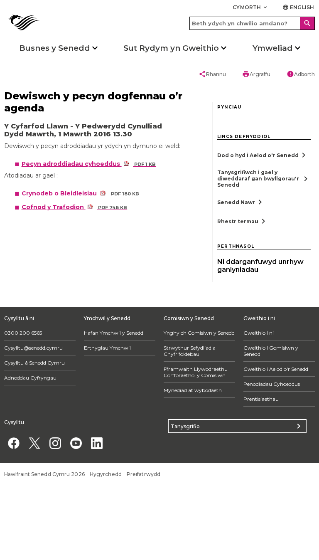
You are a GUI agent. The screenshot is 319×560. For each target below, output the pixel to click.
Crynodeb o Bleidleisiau (81, 193)
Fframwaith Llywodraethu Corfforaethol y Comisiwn (196, 372)
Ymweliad (273, 48)
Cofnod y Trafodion (75, 207)
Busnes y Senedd (54, 48)
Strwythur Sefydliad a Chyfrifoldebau (190, 351)
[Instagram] (55, 443)
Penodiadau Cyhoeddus (271, 384)
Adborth (301, 74)
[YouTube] (75, 443)
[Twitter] (34, 443)
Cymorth (250, 7)
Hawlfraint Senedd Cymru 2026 (44, 474)
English (298, 7)
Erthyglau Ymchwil (107, 348)
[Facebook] (13, 443)
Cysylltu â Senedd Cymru (34, 363)
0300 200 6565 (23, 333)
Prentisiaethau (261, 399)
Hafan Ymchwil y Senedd (113, 333)
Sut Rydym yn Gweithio (171, 48)
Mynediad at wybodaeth (193, 390)
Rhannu (212, 74)
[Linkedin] (96, 443)
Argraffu (256, 74)
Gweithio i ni (258, 333)
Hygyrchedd (106, 474)
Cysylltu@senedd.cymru (33, 348)
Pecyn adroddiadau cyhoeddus (89, 164)
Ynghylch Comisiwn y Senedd (199, 333)
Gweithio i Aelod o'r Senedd (275, 369)
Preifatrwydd (143, 474)
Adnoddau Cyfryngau (30, 378)
